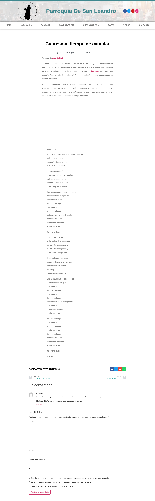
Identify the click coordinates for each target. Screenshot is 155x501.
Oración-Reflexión (79, 53)
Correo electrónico (37, 460)
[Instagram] (137, 11)
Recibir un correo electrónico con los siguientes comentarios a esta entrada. (61, 482)
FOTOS (111, 25)
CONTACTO (144, 25)
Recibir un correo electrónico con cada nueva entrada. (52, 487)
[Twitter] (129, 11)
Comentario (34, 422)
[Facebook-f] (125, 11)
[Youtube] (133, 11)
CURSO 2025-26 (90, 25)
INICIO (8, 25)
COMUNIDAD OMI (66, 25)
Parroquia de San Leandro (81, 11)
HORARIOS (25, 25)
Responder (39, 404)
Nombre (32, 451)
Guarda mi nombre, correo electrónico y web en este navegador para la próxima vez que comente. (70, 478)
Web (30, 469)
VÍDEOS (126, 25)
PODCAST (45, 25)
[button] (112, 369)
